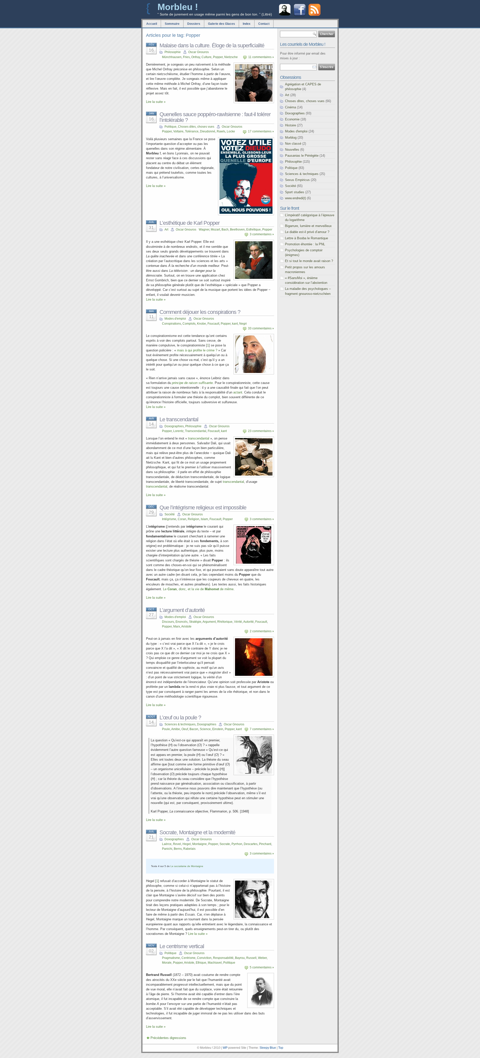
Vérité (238, 621)
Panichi (167, 849)
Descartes (251, 844)
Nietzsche (231, 57)
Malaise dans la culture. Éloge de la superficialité (212, 45)
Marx (176, 626)
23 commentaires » (261, 431)
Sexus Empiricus (297, 180)
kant (235, 323)
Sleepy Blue (268, 1047)
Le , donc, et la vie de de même (198, 589)
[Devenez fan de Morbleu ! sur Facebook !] (299, 16)
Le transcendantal (179, 419)
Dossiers (193, 24)
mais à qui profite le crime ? (197, 350)
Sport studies (294, 192)
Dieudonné (207, 131)
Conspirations (171, 323)
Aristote (186, 626)
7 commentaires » (262, 729)
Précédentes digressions (168, 1038)
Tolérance (191, 131)
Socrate (225, 844)
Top (280, 1047)
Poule (166, 729)
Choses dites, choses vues (196, 126)
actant (237, 392)
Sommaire (172, 24)
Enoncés (182, 621)
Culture (207, 57)
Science (205, 729)
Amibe (175, 729)
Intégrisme (169, 519)
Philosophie (172, 52)
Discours (168, 621)
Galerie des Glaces (221, 24)
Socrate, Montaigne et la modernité (197, 832)
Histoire (290, 125)
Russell (251, 958)
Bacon (194, 729)
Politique (170, 126)
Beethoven (237, 229)
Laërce (167, 844)
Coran (182, 519)
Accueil (151, 24)
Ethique (201, 962)
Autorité (248, 621)
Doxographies (174, 426)
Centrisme (189, 958)
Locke (231, 131)
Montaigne (199, 844)
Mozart (215, 229)
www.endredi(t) (295, 198)
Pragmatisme (171, 958)
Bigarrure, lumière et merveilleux (308, 226)
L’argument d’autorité (182, 610)
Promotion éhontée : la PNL (305, 244)
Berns (178, 849)
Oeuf (185, 729)
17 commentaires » (261, 131)
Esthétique (253, 229)
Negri (243, 323)
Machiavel (215, 962)
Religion (193, 519)
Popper (218, 57)
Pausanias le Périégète (301, 155)
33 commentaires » (261, 328)
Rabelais (189, 849)
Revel (177, 844)
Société (169, 514)
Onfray (195, 57)
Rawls (221, 131)
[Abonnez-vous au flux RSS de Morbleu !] (314, 15)
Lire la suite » (156, 102)
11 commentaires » (261, 57)
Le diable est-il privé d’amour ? (307, 232)
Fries (186, 57)
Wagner (204, 229)
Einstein (217, 729)
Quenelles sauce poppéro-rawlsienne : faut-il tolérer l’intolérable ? (215, 117)
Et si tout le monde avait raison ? (309, 261)
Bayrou (240, 958)
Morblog (290, 137)
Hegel (186, 844)
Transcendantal (195, 431)
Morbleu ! (178, 7)
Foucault (213, 323)
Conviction (204, 958)
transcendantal (198, 438)
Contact (264, 24)
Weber (262, 958)
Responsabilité (223, 958)
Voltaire (178, 131)
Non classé (293, 143)
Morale (167, 962)
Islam (204, 519)
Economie (292, 119)
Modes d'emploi (175, 318)
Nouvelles (292, 149)
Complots (189, 323)
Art (166, 229)
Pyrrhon (237, 844)
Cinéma (290, 107)
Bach (225, 229)
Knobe (201, 323)
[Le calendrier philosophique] (285, 15)
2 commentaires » (262, 631)
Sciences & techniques (180, 724)
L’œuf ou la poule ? (180, 717)
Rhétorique (224, 621)
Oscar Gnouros (198, 52)
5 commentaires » (262, 967)
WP (225, 1047)
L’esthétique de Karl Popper (190, 223)
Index (246, 24)
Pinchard (265, 844)
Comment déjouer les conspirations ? (200, 312)
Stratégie (195, 621)
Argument (209, 621)
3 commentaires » (262, 234)
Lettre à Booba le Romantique (306, 238)
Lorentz (178, 431)
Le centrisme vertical (182, 946)
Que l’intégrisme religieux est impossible (203, 507)
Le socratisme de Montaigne (186, 866)
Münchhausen (172, 57)
